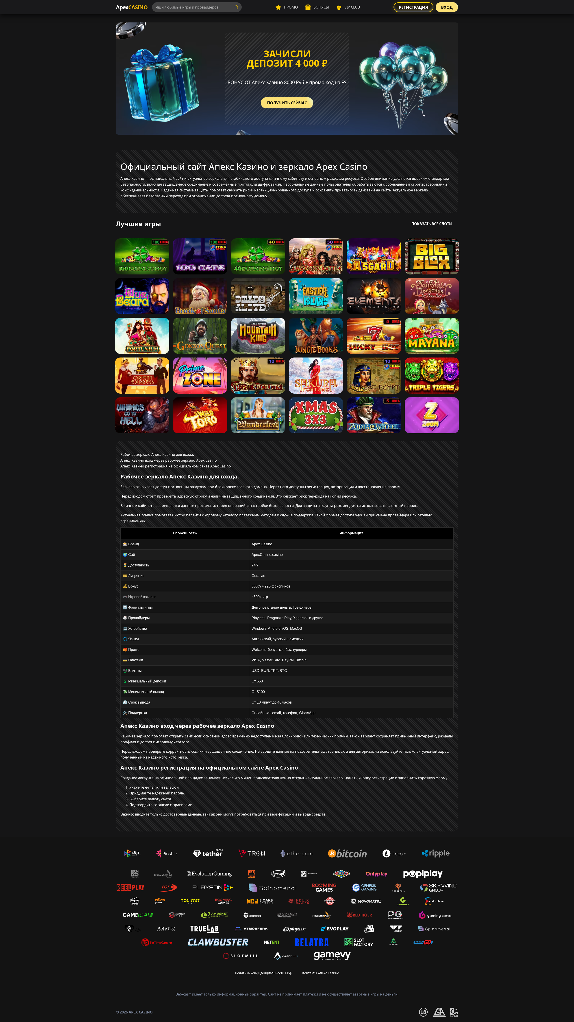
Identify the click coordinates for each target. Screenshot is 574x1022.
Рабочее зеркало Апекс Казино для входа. (157, 454)
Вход (447, 7)
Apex (132, 7)
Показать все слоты (431, 223)
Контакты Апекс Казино (320, 973)
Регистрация (413, 7)
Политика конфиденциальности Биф (263, 973)
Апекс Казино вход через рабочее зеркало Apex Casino (168, 460)
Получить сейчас (287, 102)
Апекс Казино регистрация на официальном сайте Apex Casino (175, 466)
